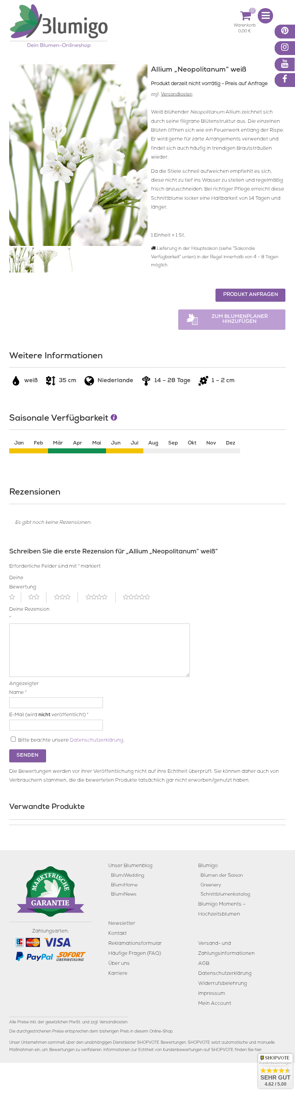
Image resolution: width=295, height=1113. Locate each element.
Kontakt (117, 933)
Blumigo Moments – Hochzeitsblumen (222, 909)
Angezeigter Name (24, 688)
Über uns (119, 963)
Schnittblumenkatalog (225, 894)
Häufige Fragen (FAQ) (134, 953)
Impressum (211, 993)
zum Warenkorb (245, 27)
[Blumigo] (59, 29)
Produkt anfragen (250, 294)
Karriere (118, 973)
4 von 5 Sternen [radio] (101, 597)
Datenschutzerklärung (96, 740)
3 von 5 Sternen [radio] (66, 597)
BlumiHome (124, 885)
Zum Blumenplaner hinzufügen (240, 319)
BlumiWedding (127, 875)
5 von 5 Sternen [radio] (141, 597)
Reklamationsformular (135, 943)
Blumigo (208, 866)
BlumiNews (123, 894)
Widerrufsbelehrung (222, 983)
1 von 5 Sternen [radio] (15, 597)
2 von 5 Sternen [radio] (37, 597)
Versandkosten (176, 94)
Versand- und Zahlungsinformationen (226, 948)
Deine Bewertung (22, 583)
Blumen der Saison (222, 875)
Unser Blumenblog (130, 866)
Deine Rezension (29, 614)
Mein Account (214, 1003)
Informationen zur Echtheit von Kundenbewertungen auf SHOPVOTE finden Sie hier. (182, 1050)
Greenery (211, 885)
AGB (203, 963)
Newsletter (121, 923)
